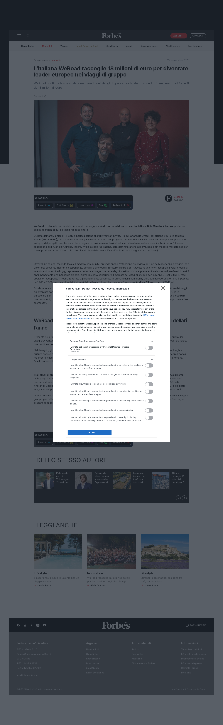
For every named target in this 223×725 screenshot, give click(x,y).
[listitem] (111, 341)
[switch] (149, 348)
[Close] (164, 289)
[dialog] (111, 362)
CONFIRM (89, 432)
